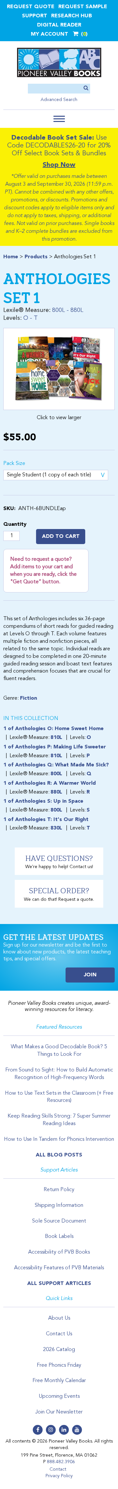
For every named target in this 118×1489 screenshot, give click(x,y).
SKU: (9, 508)
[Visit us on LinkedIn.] (64, 1430)
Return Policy (59, 1189)
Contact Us (59, 1334)
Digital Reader (59, 25)
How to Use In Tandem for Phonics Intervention (59, 1139)
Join (90, 975)
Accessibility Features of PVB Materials (59, 1268)
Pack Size (14, 463)
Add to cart (61, 536)
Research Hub (71, 16)
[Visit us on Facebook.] (38, 1430)
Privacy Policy (59, 1476)
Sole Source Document (59, 1221)
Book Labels (59, 1236)
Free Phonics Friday (59, 1365)
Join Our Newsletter (59, 1412)
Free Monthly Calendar (59, 1380)
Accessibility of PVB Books (59, 1252)
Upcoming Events (59, 1396)
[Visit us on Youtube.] (77, 1430)
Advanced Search (59, 99)
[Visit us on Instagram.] (51, 1430)
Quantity (15, 524)
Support (34, 16)
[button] (59, 119)
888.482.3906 (61, 1462)
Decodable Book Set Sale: (52, 138)
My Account (49, 34)
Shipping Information (59, 1205)
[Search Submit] (86, 88)
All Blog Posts (59, 1155)
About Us (59, 1318)
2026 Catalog (59, 1349)
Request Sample (82, 6)
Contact (57, 1469)
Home (10, 257)
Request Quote (30, 6)
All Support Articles (59, 1283)
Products (36, 257)
